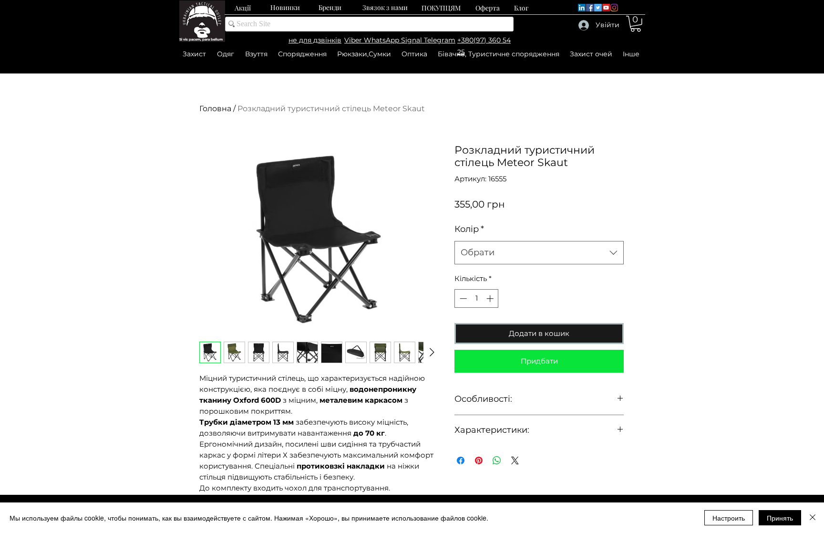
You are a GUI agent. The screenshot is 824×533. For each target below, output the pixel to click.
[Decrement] (462, 298)
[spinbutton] (476, 298)
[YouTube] (606, 7)
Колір (469, 229)
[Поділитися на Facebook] (460, 460)
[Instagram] (614, 7)
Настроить (728, 518)
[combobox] (539, 253)
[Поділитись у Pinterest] (478, 460)
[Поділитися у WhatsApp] (497, 460)
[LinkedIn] (582, 7)
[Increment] (490, 298)
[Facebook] (590, 7)
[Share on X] (515, 460)
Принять (780, 518)
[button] (635, 24)
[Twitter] (598, 7)
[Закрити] (812, 517)
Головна (215, 108)
